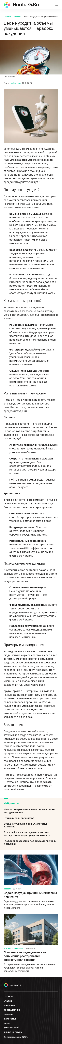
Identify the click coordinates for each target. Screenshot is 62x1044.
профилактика (12, 1010)
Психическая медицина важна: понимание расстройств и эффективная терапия (31, 943)
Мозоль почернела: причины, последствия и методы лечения (31, 811)
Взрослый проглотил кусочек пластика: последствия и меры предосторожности (31, 834)
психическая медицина (14, 948)
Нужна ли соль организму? (31, 818)
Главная (7, 17)
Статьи (8, 1001)
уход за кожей (11, 1028)
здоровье (9, 1005)
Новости (17, 17)
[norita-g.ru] (7, 5)
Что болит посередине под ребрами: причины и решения (31, 842)
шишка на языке (13, 1032)
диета (7, 1023)
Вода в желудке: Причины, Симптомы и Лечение (31, 825)
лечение (8, 1014)
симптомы (10, 1019)
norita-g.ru (16, 985)
